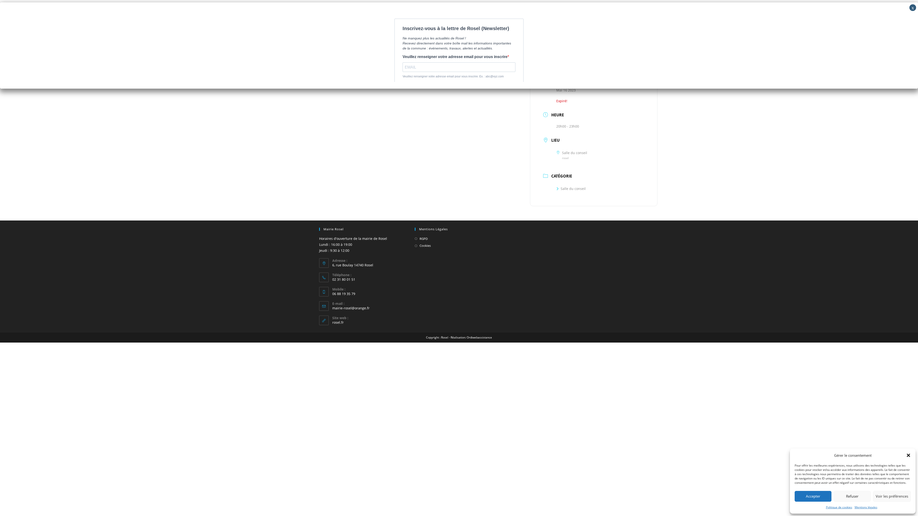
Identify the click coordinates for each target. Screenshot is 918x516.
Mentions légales (866, 507)
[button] (908, 455)
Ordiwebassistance (479, 337)
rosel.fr (338, 322)
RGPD (424, 238)
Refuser (852, 496)
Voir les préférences (892, 496)
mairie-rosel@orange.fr (351, 308)
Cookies (425, 245)
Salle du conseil (573, 188)
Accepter (813, 496)
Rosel (444, 337)
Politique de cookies (839, 507)
